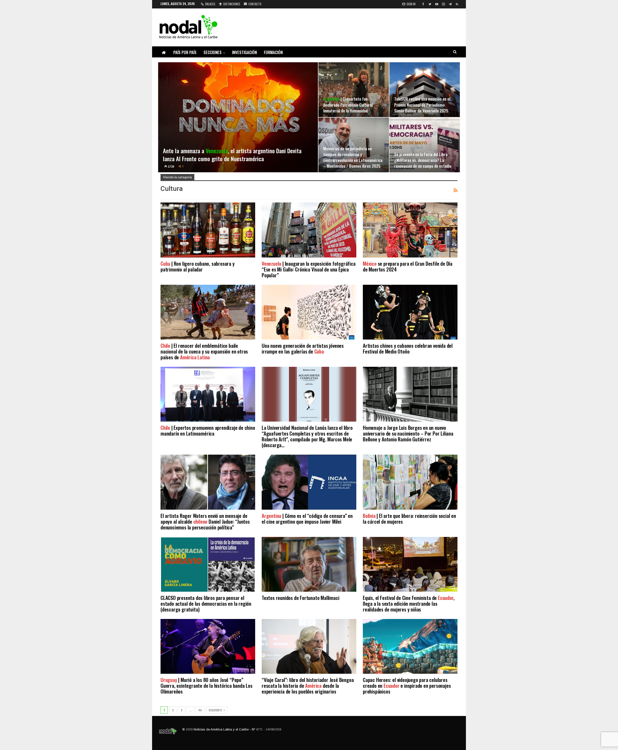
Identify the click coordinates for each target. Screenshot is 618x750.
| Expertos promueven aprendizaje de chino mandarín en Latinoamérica (208, 430)
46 (200, 710)
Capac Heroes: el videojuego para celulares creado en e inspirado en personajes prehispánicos (407, 685)
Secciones (213, 52)
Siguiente (216, 710)
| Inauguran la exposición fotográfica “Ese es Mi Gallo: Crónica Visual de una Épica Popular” (309, 269)
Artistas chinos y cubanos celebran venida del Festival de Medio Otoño (408, 348)
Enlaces (210, 3)
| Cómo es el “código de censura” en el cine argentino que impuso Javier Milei (307, 518)
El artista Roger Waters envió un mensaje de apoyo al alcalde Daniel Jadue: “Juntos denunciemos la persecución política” (205, 521)
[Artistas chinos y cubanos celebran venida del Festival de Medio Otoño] (410, 312)
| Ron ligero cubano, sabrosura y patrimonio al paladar (198, 266)
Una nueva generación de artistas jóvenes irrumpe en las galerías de (303, 348)
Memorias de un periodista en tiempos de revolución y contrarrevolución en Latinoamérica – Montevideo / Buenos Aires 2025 (352, 157)
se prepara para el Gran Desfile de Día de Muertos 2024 (407, 266)
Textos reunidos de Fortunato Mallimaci (300, 597)
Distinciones (231, 3)
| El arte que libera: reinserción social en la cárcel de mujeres (409, 518)
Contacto (254, 3)
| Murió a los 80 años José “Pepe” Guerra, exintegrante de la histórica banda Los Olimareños (207, 685)
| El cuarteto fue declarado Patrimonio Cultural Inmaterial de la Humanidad (348, 104)
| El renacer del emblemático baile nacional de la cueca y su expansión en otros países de (204, 351)
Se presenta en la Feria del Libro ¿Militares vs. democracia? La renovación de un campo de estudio (422, 160)
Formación (273, 52)
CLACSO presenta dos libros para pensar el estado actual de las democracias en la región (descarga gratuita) (206, 603)
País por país (185, 52)
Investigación (244, 52)
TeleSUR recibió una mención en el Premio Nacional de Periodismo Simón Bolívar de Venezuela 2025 (422, 104)
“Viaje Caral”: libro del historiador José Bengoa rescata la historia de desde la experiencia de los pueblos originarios (308, 685)
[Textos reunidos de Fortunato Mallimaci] (309, 564)
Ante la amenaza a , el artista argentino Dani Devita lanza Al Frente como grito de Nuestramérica (232, 154)
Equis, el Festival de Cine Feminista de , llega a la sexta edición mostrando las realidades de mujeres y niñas (408, 603)
